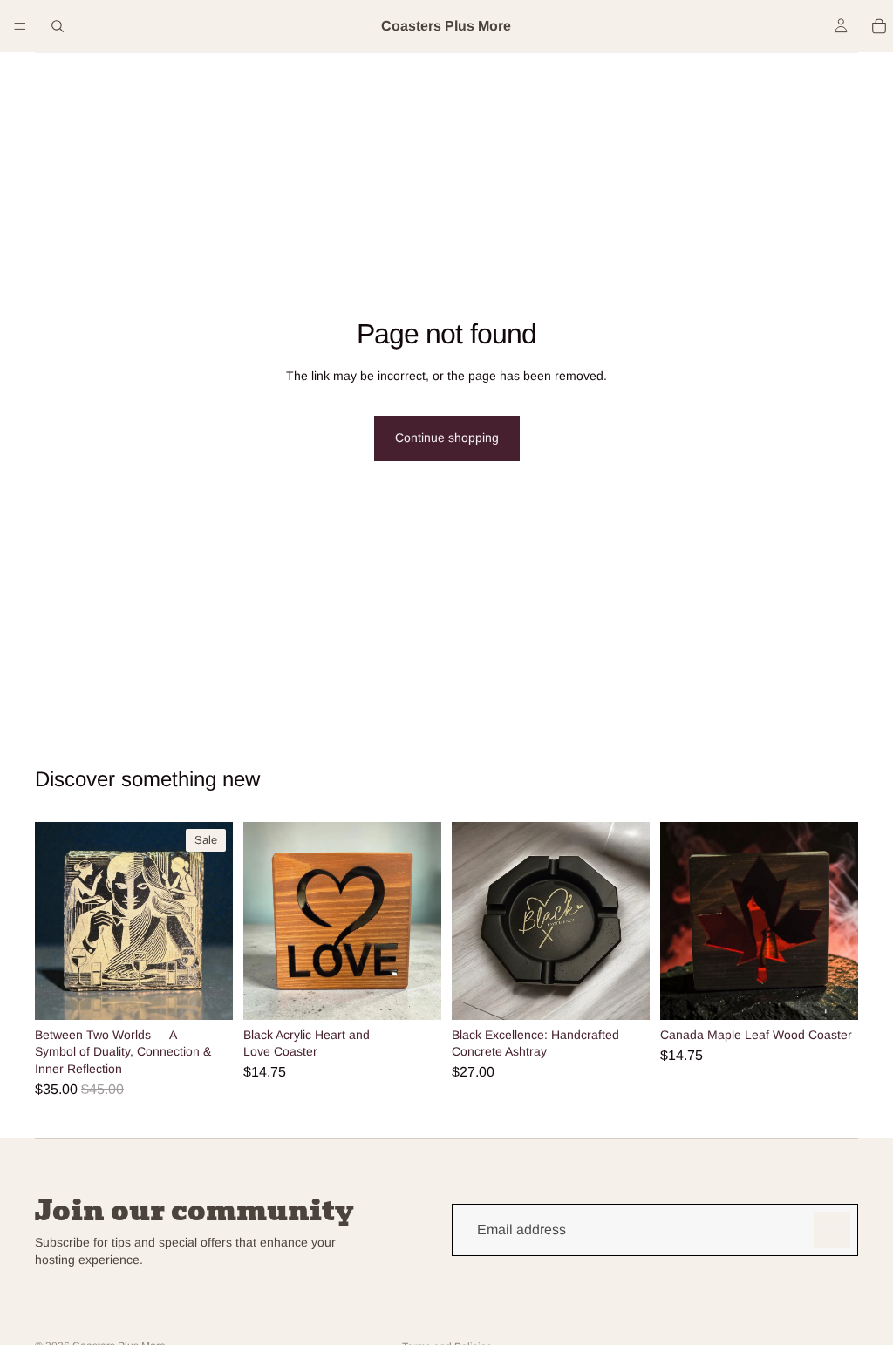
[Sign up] (832, 1230)
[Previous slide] (262, 920)
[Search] (57, 26)
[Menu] (20, 26)
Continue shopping (447, 438)
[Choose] (206, 993)
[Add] (414, 993)
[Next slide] (422, 920)
